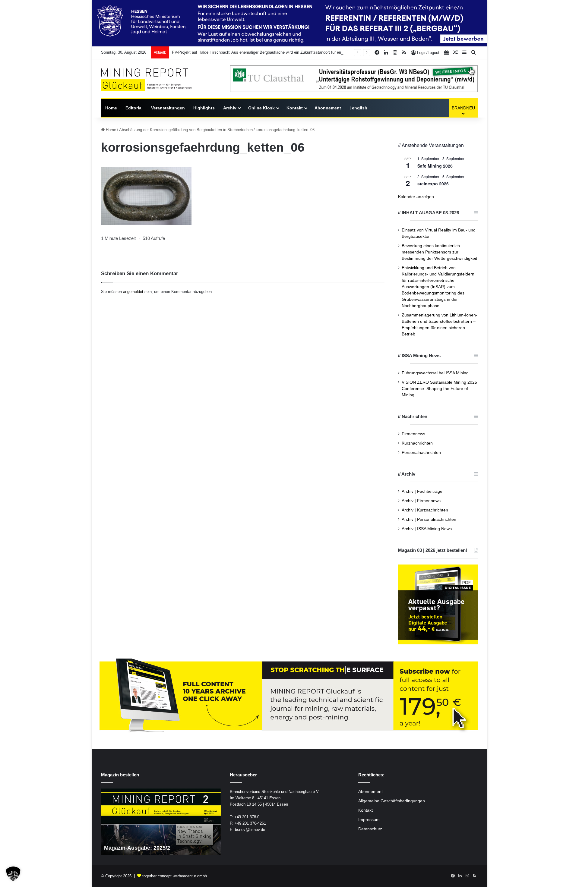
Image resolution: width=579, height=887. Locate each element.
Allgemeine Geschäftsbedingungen (391, 801)
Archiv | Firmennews (421, 501)
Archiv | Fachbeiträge (422, 491)
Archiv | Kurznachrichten (425, 510)
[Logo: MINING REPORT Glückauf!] (146, 79)
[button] (13, 873)
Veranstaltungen (168, 107)
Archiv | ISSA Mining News (427, 529)
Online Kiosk (261, 107)
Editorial (134, 107)
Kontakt (294, 107)
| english (358, 107)
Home (111, 107)
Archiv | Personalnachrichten (429, 519)
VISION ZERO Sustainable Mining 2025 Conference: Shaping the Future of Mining (439, 388)
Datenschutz (370, 829)
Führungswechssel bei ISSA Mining (435, 373)
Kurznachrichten (417, 443)
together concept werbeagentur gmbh (174, 876)
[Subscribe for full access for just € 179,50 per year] (289, 696)
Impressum (369, 819)
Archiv (229, 107)
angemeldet (133, 291)
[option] (161, 821)
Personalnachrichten (421, 452)
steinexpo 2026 (433, 184)
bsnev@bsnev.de (250, 829)
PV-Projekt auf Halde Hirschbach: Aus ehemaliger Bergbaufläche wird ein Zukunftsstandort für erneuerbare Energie (272, 52)
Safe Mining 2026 (435, 166)
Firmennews (413, 434)
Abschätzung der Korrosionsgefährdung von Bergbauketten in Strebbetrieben (186, 129)
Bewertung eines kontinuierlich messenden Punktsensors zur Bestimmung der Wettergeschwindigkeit (439, 252)
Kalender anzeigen (416, 196)
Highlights (204, 107)
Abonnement (328, 107)
